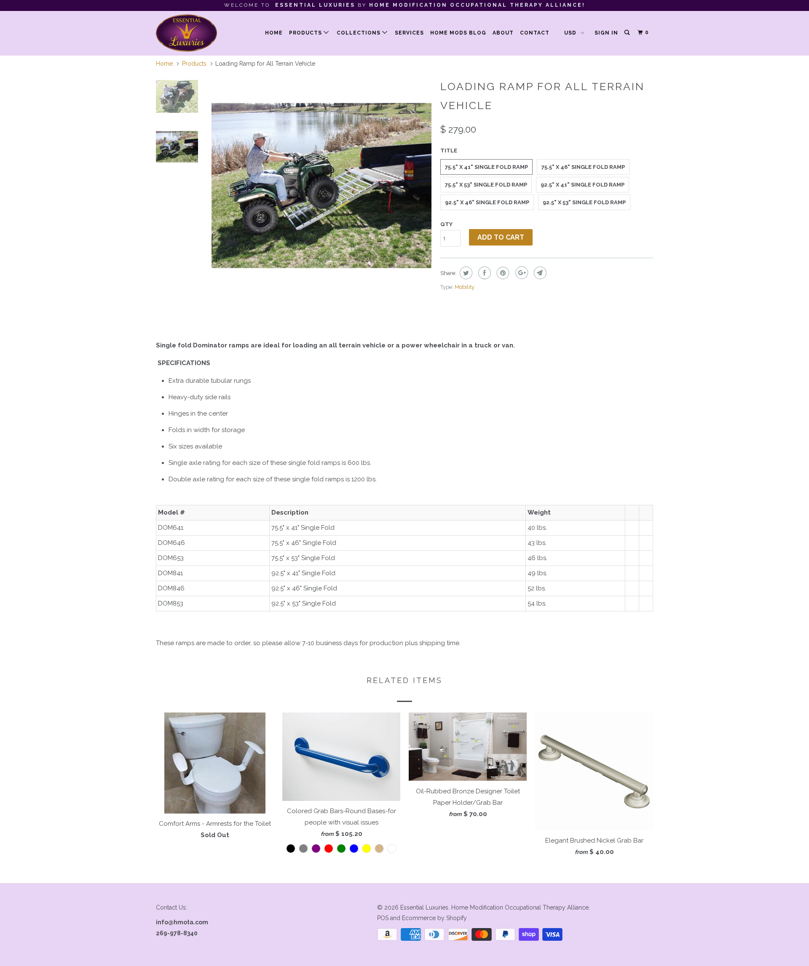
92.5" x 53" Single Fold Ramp (584, 202)
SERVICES (409, 33)
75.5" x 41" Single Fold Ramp (486, 167)
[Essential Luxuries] (199, 33)
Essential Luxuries (424, 907)
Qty (446, 224)
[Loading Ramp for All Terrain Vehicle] (321, 185)
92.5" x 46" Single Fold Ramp (487, 202)
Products (194, 63)
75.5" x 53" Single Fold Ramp (486, 184)
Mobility (464, 287)
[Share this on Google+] (520, 273)
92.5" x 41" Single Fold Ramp (582, 184)
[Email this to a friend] (539, 273)
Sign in (606, 33)
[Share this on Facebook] (483, 273)
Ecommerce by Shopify (434, 918)
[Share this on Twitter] (465, 273)
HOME (274, 33)
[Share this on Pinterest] (502, 273)
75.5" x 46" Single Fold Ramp (583, 167)
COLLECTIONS (359, 33)
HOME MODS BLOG (458, 33)
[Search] (627, 33)
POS (382, 918)
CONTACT (534, 33)
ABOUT (503, 33)
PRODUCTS (306, 33)
